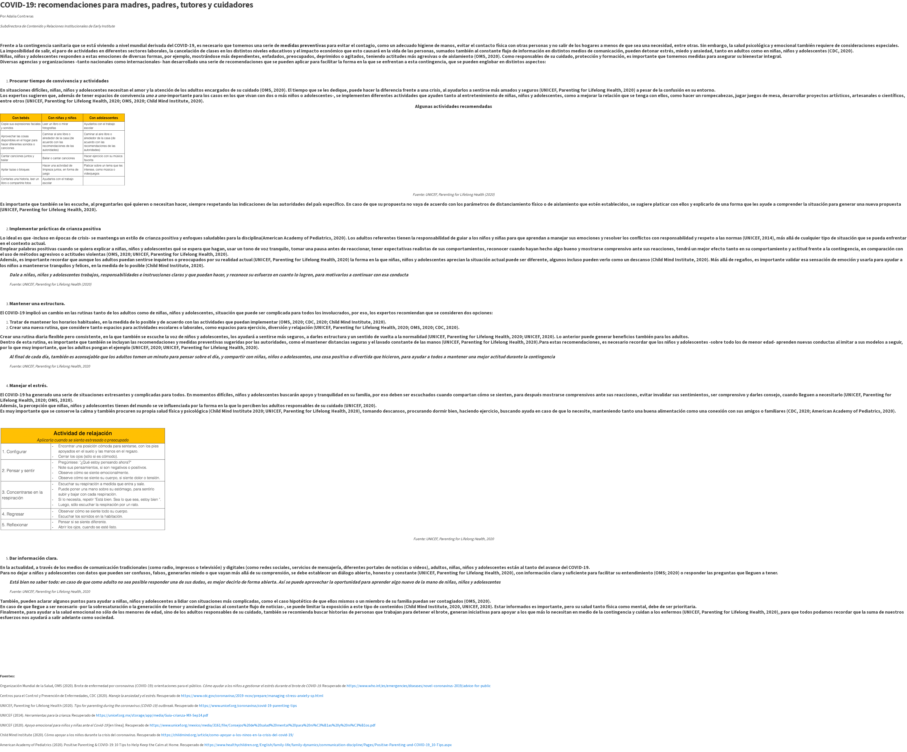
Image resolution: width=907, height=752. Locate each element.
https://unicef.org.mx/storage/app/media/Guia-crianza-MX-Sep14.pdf (152, 715)
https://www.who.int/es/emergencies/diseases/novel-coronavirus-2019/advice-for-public (419, 685)
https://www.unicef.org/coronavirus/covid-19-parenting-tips (248, 705)
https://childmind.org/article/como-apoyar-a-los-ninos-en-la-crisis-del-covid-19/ (227, 735)
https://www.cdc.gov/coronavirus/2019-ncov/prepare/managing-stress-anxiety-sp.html (252, 695)
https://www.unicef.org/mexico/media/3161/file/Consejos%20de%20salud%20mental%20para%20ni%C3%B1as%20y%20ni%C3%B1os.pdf (262, 725)
